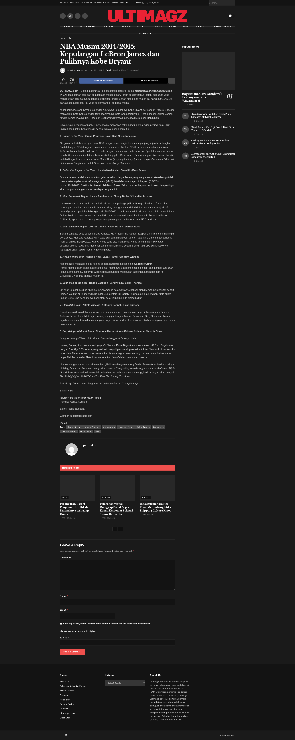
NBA (97, 431)
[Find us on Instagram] (85, 16)
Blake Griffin (74, 427)
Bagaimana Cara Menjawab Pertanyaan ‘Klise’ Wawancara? (202, 97)
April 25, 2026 (68, 518)
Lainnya (106, 498)
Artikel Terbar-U (68, 690)
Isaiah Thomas (92, 427)
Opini (186, 26)
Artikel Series (223, 26)
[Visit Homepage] (147, 16)
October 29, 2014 (93, 70)
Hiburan (108, 26)
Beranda (68, 26)
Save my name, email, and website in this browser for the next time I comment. (107, 623)
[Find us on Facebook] (63, 16)
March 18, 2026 (148, 515)
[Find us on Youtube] (78, 16)
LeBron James (69, 431)
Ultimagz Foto (147, 33)
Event (172, 26)
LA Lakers (158, 427)
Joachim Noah (125, 427)
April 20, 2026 (108, 518)
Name (64, 596)
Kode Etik (124, 3)
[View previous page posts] (114, 529)
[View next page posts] (120, 529)
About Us (64, 3)
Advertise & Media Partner (106, 3)
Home (62, 38)
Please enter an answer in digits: (78, 631)
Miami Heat (86, 431)
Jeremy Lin (109, 427)
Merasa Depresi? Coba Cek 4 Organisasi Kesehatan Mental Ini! (213, 155)
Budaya (146, 498)
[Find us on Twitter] (70, 16)
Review (126, 26)
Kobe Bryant (143, 427)
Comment (66, 557)
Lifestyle (156, 26)
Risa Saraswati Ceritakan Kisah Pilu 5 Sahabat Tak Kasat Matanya (211, 115)
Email (64, 609)
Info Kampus (87, 26)
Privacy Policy (76, 3)
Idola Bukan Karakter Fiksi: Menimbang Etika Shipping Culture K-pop (155, 507)
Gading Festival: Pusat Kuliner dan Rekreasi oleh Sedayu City (210, 142)
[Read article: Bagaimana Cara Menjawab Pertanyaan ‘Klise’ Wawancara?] (208, 71)
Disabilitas (65, 717)
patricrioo (75, 70)
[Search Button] (233, 3)
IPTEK (140, 26)
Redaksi (88, 3)
